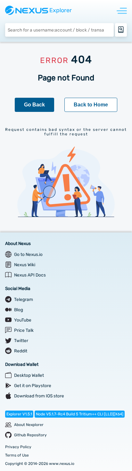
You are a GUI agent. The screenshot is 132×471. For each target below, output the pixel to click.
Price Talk (24, 330)
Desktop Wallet (29, 375)
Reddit (20, 350)
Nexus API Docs (30, 274)
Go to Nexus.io (28, 254)
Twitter (21, 340)
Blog (18, 309)
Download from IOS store (39, 395)
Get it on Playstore (32, 385)
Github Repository (30, 435)
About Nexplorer (29, 424)
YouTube (22, 319)
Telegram (23, 299)
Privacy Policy (18, 447)
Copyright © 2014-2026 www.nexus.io (39, 463)
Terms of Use (17, 455)
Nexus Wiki (24, 264)
